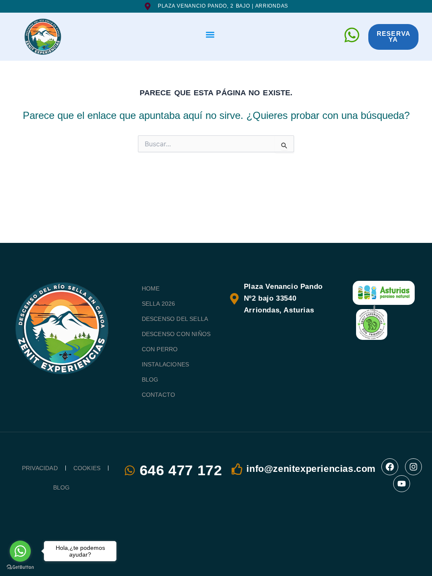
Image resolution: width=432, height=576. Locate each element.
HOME (151, 288)
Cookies (86, 468)
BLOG (150, 379)
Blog (61, 487)
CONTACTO (159, 394)
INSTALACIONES (165, 364)
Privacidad (40, 468)
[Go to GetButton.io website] (20, 567)
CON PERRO (160, 349)
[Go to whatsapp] (20, 551)
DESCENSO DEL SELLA (175, 318)
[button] (210, 35)
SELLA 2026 (159, 303)
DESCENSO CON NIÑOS (176, 334)
